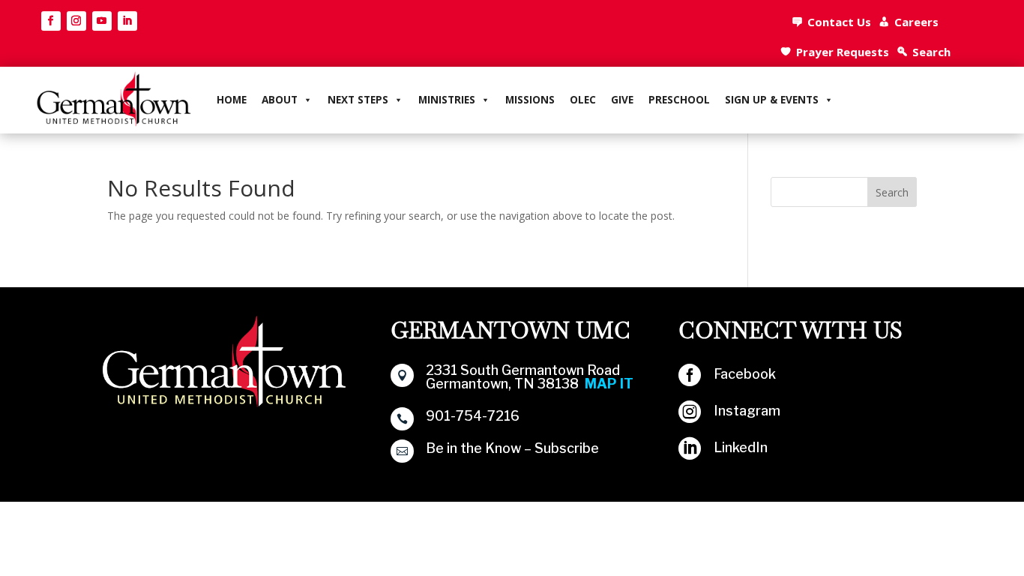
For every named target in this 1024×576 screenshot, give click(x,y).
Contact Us (839, 21)
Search (931, 51)
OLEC (583, 99)
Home (232, 99)
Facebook (745, 374)
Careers (916, 21)
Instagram (747, 410)
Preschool (679, 99)
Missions (530, 99)
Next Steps (358, 99)
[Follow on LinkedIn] (127, 21)
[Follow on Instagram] (76, 21)
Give (622, 99)
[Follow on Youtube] (102, 21)
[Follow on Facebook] (51, 21)
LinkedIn (741, 447)
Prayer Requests (842, 51)
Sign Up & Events (772, 99)
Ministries (446, 99)
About (280, 99)
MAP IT (609, 384)
